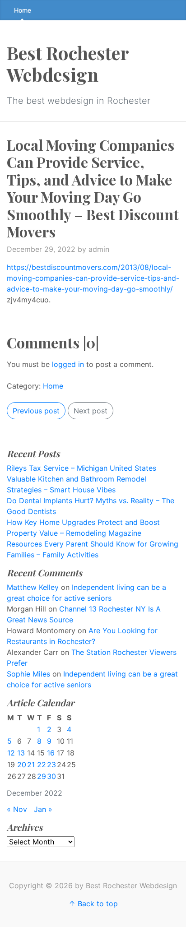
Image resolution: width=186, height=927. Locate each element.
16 (51, 752)
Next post (90, 410)
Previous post (36, 410)
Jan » (43, 809)
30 (51, 776)
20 (21, 764)
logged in (68, 364)
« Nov (17, 809)
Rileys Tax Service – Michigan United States (81, 468)
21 (31, 764)
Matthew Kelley (33, 587)
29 (41, 776)
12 (11, 752)
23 (51, 764)
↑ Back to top (93, 903)
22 (41, 764)
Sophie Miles (28, 673)
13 (21, 752)
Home (22, 10)
